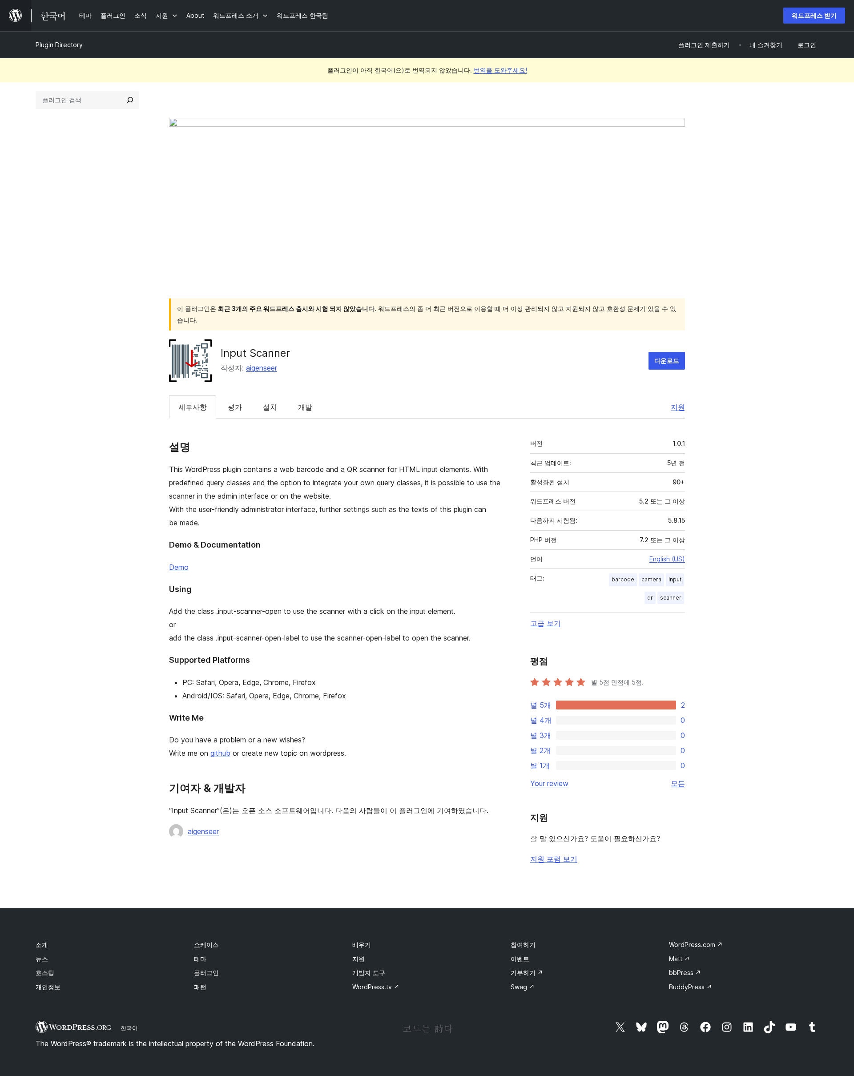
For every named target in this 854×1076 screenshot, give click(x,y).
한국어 (129, 1028)
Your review (549, 783)
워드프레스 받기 (814, 15)
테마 (200, 959)
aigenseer (261, 367)
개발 (305, 407)
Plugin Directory (59, 44)
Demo (179, 567)
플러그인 (206, 972)
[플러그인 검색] (130, 100)
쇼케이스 (206, 944)
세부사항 (192, 407)
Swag (523, 987)
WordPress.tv (375, 987)
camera (651, 579)
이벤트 (520, 959)
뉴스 (42, 959)
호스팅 (45, 972)
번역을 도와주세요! (500, 70)
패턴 (200, 987)
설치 (270, 407)
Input (675, 579)
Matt (679, 959)
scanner (670, 597)
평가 (235, 407)
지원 (678, 407)
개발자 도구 (368, 972)
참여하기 (523, 944)
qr (650, 597)
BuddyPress (690, 987)
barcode (623, 579)
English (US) (667, 559)
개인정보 (48, 987)
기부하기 (527, 972)
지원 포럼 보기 (553, 858)
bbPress (685, 972)
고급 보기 (545, 623)
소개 (42, 944)
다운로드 (666, 360)
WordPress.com (696, 944)
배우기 (361, 944)
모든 (678, 783)
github (220, 753)
